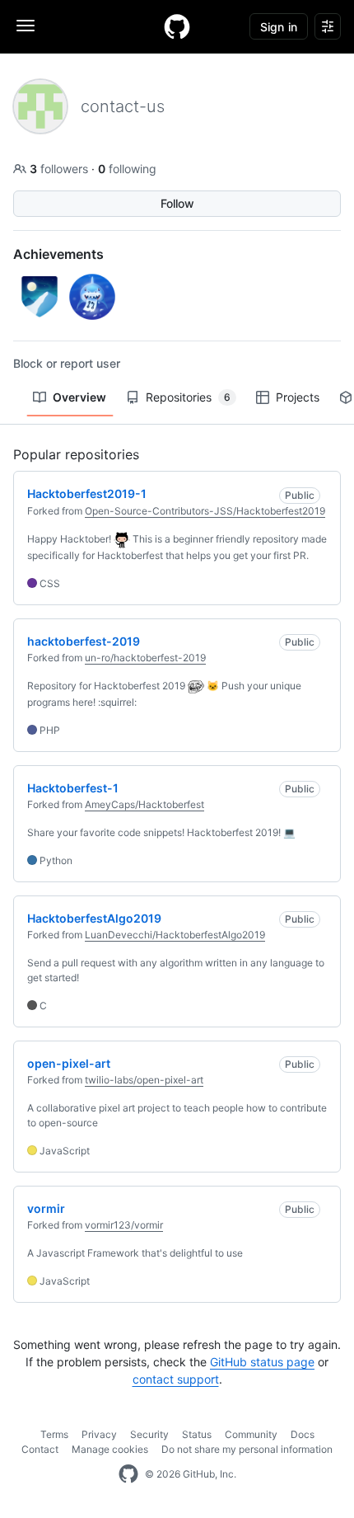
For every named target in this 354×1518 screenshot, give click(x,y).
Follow (177, 203)
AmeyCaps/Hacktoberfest (144, 804)
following (127, 169)
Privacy (99, 1434)
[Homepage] (177, 26)
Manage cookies (110, 1449)
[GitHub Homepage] (128, 1474)
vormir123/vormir (124, 1225)
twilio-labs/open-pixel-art (144, 1080)
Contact (39, 1449)
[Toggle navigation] (25, 25)
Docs (302, 1434)
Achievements (58, 254)
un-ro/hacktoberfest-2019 (145, 657)
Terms (54, 1434)
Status (197, 1434)
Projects (297, 397)
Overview (79, 397)
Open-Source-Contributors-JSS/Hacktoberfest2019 (205, 511)
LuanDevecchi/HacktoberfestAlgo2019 (175, 934)
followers (60, 169)
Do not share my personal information (247, 1449)
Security (149, 1434)
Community (251, 1434)
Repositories (188, 397)
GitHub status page (262, 1362)
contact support (176, 1379)
